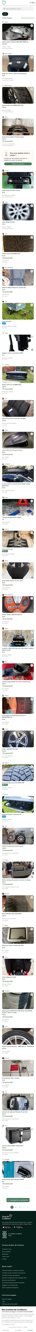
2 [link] (15, 1207)
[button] (33, 18)
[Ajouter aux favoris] (31, 25)
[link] (28, 1207)
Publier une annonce (18, 164)
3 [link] (19, 1207)
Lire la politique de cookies (8, 1324)
